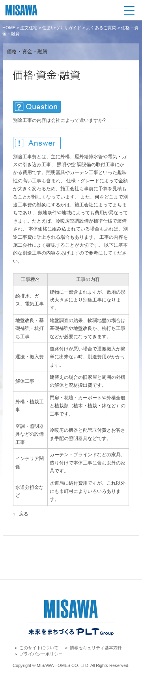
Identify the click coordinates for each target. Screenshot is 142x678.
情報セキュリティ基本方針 (96, 647)
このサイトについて (38, 647)
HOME (8, 27)
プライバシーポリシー (41, 654)
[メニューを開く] (129, 10)
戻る (23, 514)
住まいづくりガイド (61, 27)
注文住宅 (28, 27)
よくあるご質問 (101, 27)
